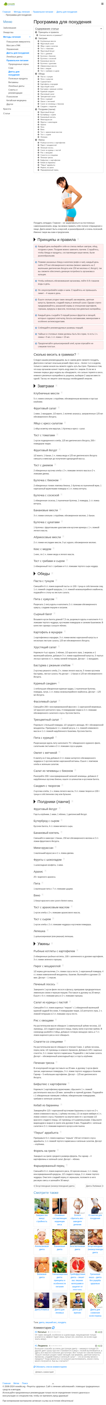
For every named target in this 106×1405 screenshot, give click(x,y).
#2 (36, 1332)
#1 (36, 1346)
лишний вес (51, 1322)
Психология (12, 97)
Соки (10, 68)
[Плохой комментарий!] (96, 1332)
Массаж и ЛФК (13, 45)
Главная (7, 1383)
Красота (7, 109)
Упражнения (12, 49)
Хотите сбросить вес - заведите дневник (77, 1220)
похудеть (62, 1322)
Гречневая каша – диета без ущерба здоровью (95, 1279)
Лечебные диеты (14, 57)
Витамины (13, 82)
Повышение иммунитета (18, 42)
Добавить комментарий (44, 1372)
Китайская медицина (16, 100)
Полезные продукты (18, 78)
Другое (9, 104)
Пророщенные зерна (18, 64)
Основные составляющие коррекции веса (59, 1220)
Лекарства (8, 32)
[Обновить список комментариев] (53, 1327)
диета (41, 1322)
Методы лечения (12, 37)
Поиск (25, 1383)
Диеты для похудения (17, 53)
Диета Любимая (93, 1186)
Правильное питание (17, 60)
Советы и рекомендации (15, 91)
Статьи (6, 113)
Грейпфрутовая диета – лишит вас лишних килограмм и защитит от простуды (77, 1282)
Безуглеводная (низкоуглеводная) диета (55, 1186)
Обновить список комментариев (51, 1367)
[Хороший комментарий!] (101, 1332)
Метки (16, 1383)
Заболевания (9, 28)
